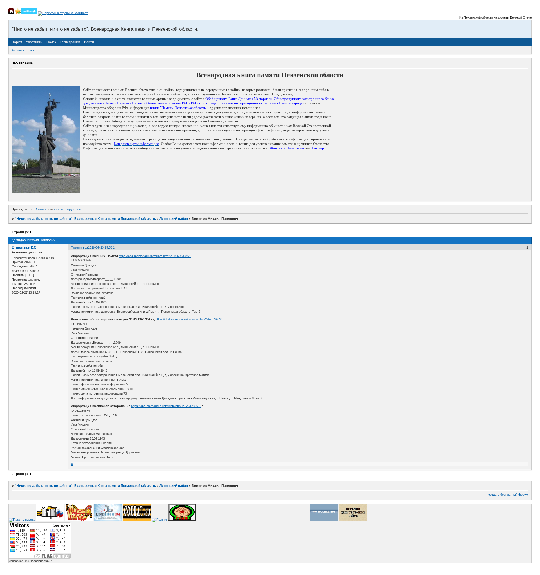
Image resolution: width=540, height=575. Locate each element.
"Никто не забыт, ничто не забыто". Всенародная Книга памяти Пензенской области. (85, 219)
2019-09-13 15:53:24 (102, 247)
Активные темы (23, 50)
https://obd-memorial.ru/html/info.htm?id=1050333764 (155, 256)
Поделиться (79, 247)
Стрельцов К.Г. (24, 248)
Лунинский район (173, 219)
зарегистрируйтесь (67, 209)
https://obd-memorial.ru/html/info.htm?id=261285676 (166, 406)
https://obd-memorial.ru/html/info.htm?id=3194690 (189, 319)
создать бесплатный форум (508, 494)
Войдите (41, 209)
